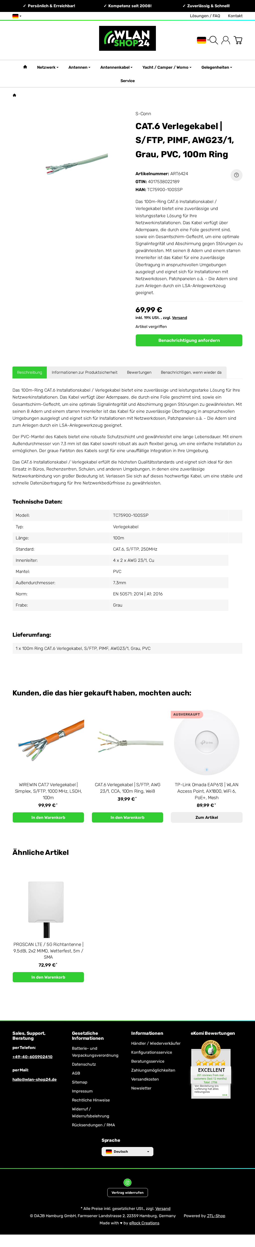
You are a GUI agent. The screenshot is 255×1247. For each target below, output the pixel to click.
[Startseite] (14, 95)
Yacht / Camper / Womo (165, 67)
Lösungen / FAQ (205, 15)
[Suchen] (213, 40)
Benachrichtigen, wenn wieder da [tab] (191, 372)
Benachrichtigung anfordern (189, 340)
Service (128, 80)
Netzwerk (46, 67)
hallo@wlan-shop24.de (34, 1079)
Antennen (77, 67)
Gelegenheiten (215, 67)
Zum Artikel (206, 817)
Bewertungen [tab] (139, 372)
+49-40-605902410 (32, 1056)
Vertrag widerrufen (128, 1193)
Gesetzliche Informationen (88, 1036)
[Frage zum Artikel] (237, 175)
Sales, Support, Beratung (29, 1036)
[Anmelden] (225, 40)
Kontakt (235, 15)
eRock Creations (144, 1223)
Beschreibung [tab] (29, 372)
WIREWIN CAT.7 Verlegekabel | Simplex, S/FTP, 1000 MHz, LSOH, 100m (48, 791)
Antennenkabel (114, 67)
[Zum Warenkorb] (238, 40)
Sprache (111, 1140)
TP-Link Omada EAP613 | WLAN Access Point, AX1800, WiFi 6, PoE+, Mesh (207, 791)
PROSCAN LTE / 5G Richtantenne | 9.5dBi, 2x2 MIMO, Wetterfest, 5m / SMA (48, 951)
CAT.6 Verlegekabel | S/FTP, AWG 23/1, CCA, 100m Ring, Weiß (127, 788)
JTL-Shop (216, 1215)
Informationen (147, 1033)
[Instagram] (127, 1183)
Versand (179, 317)
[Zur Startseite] (127, 40)
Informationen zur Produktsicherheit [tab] (85, 372)
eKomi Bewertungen (213, 1033)
